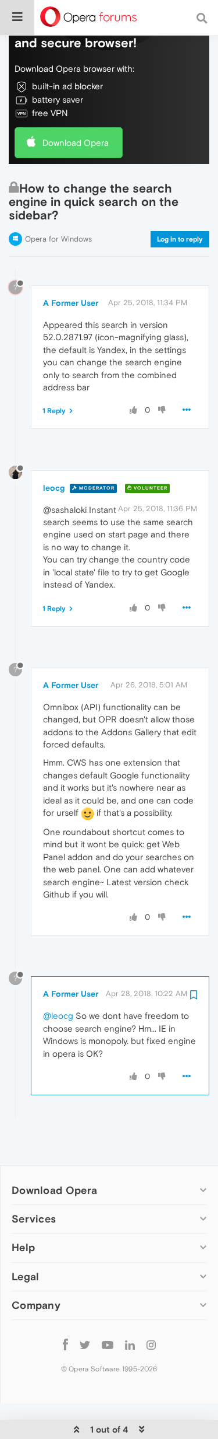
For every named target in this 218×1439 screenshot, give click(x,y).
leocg (54, 488)
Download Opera (75, 143)
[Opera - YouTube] (107, 1344)
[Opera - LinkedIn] (130, 1344)
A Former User (70, 303)
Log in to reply (180, 239)
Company (36, 1305)
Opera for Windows (58, 239)
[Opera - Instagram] (151, 1344)
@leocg (58, 1016)
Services (34, 1219)
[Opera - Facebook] (65, 1344)
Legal (26, 1276)
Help (23, 1247)
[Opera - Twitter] (85, 1344)
